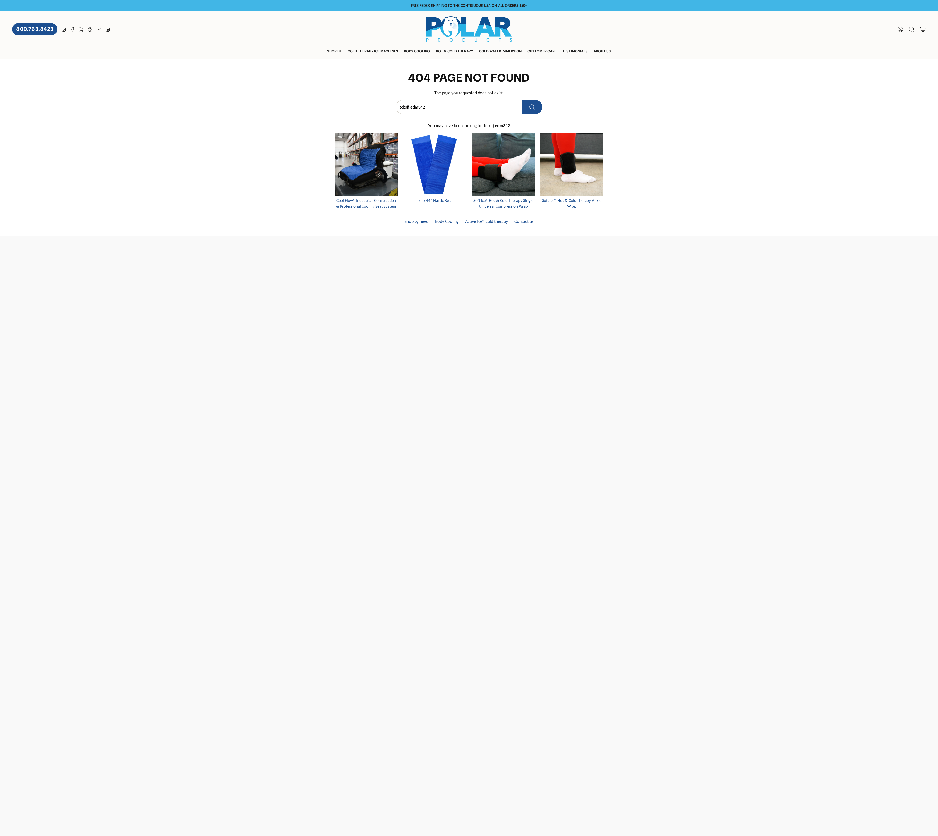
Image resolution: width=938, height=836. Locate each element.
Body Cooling (446, 221)
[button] (334, 51)
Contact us (523, 221)
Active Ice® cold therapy (486, 221)
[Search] (532, 107)
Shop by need (416, 221)
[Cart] (922, 29)
